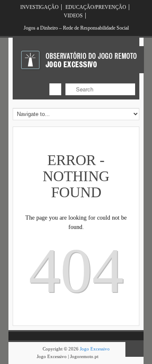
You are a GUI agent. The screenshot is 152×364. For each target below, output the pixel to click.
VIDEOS (73, 16)
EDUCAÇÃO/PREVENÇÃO (95, 7)
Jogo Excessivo (95, 348)
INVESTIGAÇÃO (39, 7)
